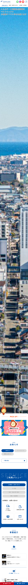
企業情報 (20, 5)
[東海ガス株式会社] (5, 1)
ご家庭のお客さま (5, 5)
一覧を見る (6, 484)
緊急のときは (8, 583)
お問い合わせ (22, 583)
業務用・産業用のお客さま (13, 5)
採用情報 (24, 5)
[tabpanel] (14, 428)
